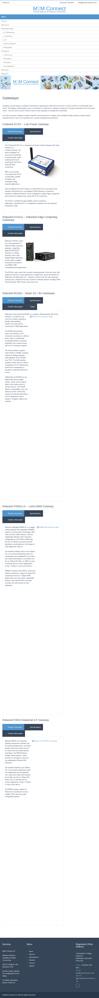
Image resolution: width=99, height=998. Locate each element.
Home (3, 21)
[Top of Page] (92, 991)
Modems (7, 59)
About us (5, 25)
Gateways (8, 55)
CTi (5, 40)
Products (5, 51)
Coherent (8, 36)
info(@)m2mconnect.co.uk (85, 973)
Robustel (8, 47)
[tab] (13, 131)
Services (4, 70)
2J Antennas (9, 32)
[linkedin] (12, 2)
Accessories (9, 66)
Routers (7, 62)
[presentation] (13, 131)
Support (4, 74)
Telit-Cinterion (10, 44)
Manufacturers (7, 29)
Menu (3, 17)
